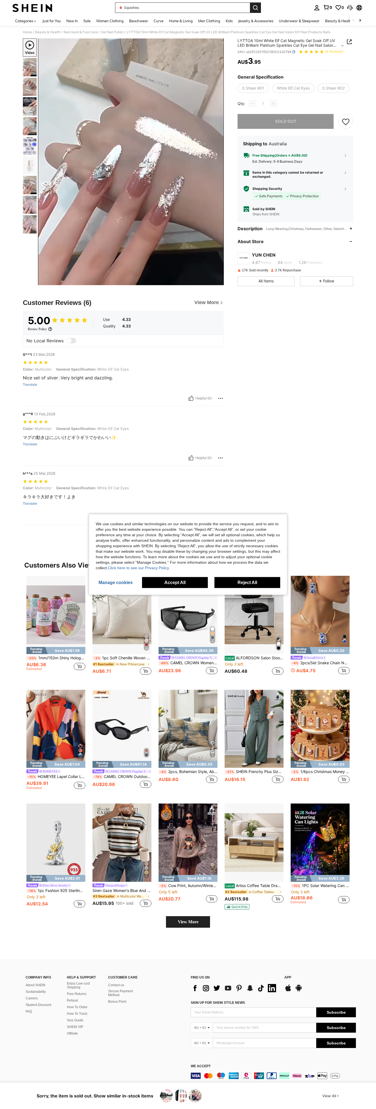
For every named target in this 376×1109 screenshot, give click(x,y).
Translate (30, 385)
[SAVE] (345, 121)
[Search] (255, 7)
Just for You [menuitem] (51, 21)
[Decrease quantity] (252, 103)
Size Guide (75, 1020)
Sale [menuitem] (87, 21)
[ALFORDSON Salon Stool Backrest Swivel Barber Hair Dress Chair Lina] (254, 615)
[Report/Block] (220, 398)
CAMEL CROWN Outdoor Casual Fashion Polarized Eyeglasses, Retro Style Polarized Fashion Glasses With (122, 776)
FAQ (29, 1011)
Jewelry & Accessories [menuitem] (255, 21)
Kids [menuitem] (229, 21)
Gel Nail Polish (112, 32)
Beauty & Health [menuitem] (339, 21)
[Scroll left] (353, 20)
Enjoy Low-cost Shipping (78, 985)
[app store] (288, 991)
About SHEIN (35, 985)
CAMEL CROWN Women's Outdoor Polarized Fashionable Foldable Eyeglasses (188, 663)
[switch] (71, 340)
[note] (55, 650)
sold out (285, 121)
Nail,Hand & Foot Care (81, 32)
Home (27, 32)
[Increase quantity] (273, 103)
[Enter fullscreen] (218, 281)
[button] (350, 7)
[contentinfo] (273, 1075)
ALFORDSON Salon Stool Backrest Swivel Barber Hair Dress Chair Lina (254, 658)
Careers (32, 998)
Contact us (116, 985)
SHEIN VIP (75, 1027)
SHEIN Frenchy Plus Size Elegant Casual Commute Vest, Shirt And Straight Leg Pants (255, 771)
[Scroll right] (360, 20)
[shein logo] (32, 7)
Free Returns (76, 994)
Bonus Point (117, 1002)
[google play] (299, 991)
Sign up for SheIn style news (218, 1003)
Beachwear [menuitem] (138, 21)
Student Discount (38, 1005)
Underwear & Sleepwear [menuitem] (299, 21)
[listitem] (56, 628)
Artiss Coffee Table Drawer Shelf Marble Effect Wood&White (254, 885)
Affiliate (72, 1033)
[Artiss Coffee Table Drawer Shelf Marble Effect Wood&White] (254, 843)
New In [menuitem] (72, 21)
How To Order (77, 1007)
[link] (327, 7)
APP (287, 977)
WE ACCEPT (201, 1066)
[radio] (253, 88)
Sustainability (36, 992)
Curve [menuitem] (159, 21)
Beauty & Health (47, 32)
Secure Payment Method (120, 993)
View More (188, 921)
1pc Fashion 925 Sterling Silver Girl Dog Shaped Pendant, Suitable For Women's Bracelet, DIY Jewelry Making (56, 890)
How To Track (77, 1014)
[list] (235, 988)
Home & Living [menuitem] (181, 21)
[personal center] (317, 7)
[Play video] (131, 161)
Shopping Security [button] (267, 189)
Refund (72, 1000)
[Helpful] (191, 398)
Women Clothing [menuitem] (110, 21)
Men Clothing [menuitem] (209, 21)
